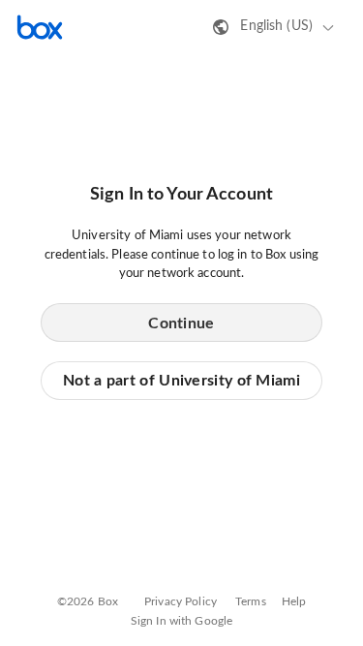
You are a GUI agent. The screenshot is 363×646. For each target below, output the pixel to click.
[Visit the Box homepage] (39, 27)
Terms (250, 601)
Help (294, 601)
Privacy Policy (180, 601)
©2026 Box (87, 601)
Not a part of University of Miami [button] (181, 380)
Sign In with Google (181, 621)
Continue (181, 323)
